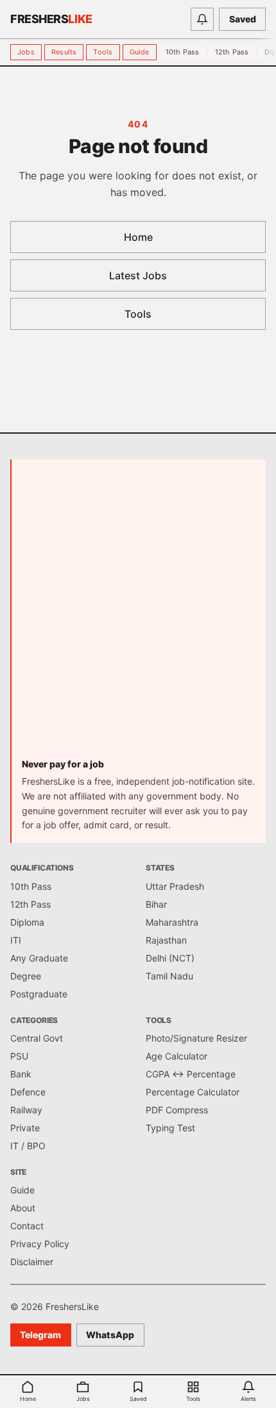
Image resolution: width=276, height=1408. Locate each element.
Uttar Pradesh (175, 886)
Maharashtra (172, 922)
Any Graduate (39, 958)
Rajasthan (166, 940)
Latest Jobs (138, 275)
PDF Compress (177, 1109)
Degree (25, 975)
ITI (15, 940)
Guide (140, 51)
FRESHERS (51, 19)
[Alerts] (202, 19)
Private (25, 1127)
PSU (19, 1056)
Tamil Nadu (169, 975)
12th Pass (232, 51)
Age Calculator (176, 1056)
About (22, 1207)
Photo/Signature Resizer (196, 1038)
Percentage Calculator (192, 1091)
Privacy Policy (39, 1243)
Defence (28, 1091)
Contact (27, 1225)
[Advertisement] (138, 613)
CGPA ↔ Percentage (191, 1073)
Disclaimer (31, 1261)
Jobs (26, 51)
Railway (26, 1109)
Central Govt (36, 1038)
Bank (20, 1073)
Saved (242, 18)
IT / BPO (28, 1145)
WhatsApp (110, 1334)
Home (138, 237)
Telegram (40, 1334)
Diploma (27, 922)
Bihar (156, 904)
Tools (102, 51)
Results (64, 51)
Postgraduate (38, 993)
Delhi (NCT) (170, 958)
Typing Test (170, 1127)
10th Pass (183, 51)
